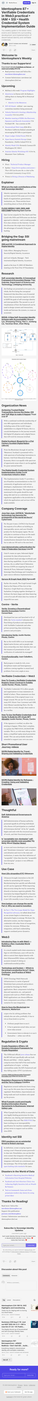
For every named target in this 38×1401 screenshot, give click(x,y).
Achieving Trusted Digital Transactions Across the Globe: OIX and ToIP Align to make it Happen (18, 412)
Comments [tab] (6, 1275)
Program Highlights (27, 90)
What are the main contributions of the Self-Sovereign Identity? (19, 188)
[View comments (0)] (10, 50)
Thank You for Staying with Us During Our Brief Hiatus (14, 1311)
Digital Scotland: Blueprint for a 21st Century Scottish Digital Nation (18, 442)
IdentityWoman (14, 43)
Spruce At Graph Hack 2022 (14, 579)
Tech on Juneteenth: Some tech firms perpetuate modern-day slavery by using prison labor (19, 1193)
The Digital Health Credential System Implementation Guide (18, 471)
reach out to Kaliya (8, 68)
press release (25, 1054)
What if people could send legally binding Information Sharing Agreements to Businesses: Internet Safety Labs (18, 1104)
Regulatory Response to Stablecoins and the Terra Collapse (18, 1081)
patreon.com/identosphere (11, 1213)
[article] (20, 1311)
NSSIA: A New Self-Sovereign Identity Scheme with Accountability (18, 318)
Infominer (25, 43)
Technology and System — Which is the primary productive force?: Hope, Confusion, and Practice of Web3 (18, 970)
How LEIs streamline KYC (13, 873)
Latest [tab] (9, 1300)
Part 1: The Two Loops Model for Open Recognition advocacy (19, 911)
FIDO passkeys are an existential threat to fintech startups (16, 1142)
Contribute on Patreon (23, 67)
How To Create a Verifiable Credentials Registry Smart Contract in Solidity (19, 681)
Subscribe (27, 3)
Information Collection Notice (20, 1252)
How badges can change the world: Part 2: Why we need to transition (17, 904)
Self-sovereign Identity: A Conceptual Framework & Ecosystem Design (18, 279)
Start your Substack (14, 1392)
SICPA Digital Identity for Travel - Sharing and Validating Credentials (17, 752)
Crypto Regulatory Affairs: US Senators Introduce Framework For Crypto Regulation (17, 1048)
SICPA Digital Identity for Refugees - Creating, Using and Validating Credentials (18, 782)
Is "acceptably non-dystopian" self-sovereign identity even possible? (17, 840)
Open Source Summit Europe (16, 139)
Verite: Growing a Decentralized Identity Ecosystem (16, 609)
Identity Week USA (12, 145)
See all (5, 1360)
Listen (34, 44)
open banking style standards (14, 1166)
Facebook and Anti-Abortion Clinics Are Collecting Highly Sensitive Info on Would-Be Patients (20, 1184)
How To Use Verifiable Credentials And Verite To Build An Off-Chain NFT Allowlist (19, 717)
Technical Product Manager (21, 164)
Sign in (34, 3)
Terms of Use (28, 1250)
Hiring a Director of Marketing (23, 176)
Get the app (29, 1392)
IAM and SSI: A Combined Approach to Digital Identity (19, 245)
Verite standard (16, 620)
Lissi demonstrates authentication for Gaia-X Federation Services (18, 548)
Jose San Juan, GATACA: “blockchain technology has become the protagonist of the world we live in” (18, 515)
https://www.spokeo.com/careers (23, 168)
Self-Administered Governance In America (17, 815)
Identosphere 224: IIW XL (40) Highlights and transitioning (14, 1307)
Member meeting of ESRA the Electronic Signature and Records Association (20, 119)
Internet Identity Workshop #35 (17, 151)
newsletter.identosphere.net (15, 74)
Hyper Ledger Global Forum (15, 136)
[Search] (34, 1300)
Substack (9, 1397)
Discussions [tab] (16, 1300)
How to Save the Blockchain (14, 1007)
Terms (26, 1385)
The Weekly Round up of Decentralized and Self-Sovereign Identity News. (14, 1330)
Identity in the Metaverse (17, 102)
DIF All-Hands (10, 106)
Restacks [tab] (14, 1275)
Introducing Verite (10, 635)
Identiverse (9, 94)
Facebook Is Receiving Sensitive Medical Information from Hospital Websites (19, 1176)
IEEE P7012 (28, 1120)
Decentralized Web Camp (14, 127)
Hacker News (19, 843)
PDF (23, 474)
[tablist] (10, 1276)
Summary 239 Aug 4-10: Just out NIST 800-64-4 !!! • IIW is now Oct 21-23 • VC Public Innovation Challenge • (14, 1324)
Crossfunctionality (10, 657)
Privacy (20, 1385)
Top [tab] (4, 1300)
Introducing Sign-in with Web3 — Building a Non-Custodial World (16, 942)
